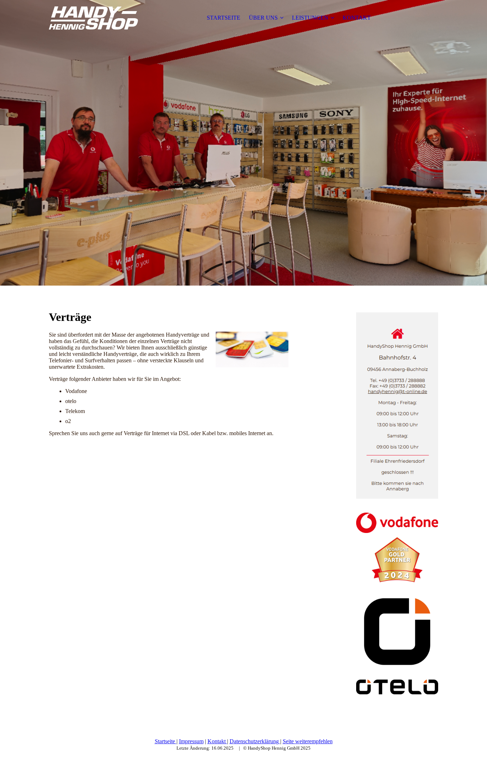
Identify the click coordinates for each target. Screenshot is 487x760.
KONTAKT (357, 18)
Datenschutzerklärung (255, 741)
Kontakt (217, 741)
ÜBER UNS (263, 18)
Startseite (165, 741)
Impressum (191, 741)
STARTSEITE (223, 18)
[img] (93, 18)
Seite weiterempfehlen (308, 741)
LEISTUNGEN (310, 18)
